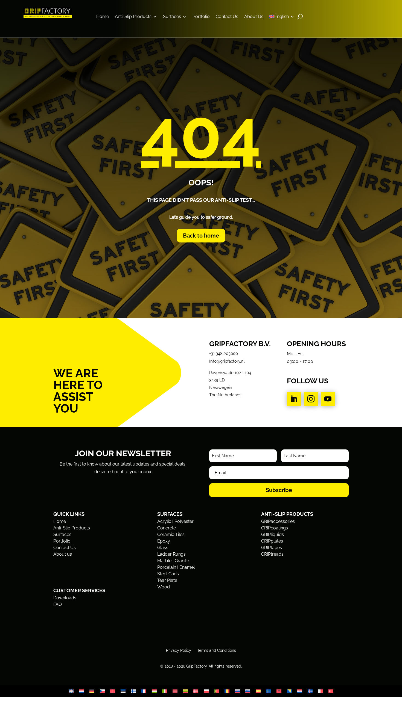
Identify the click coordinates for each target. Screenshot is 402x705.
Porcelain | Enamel (176, 567)
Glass (162, 547)
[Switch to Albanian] (279, 691)
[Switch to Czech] (102, 691)
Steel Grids (168, 573)
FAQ (57, 604)
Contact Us (227, 17)
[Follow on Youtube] (328, 399)
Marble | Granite (173, 560)
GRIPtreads (272, 554)
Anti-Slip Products (133, 17)
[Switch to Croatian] (300, 691)
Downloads (64, 597)
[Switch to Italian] (164, 691)
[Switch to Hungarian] (154, 691)
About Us (253, 17)
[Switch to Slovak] (237, 691)
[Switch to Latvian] (175, 691)
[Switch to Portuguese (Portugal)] (216, 691)
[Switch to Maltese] (320, 691)
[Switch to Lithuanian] (185, 691)
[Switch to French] (144, 691)
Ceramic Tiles (171, 534)
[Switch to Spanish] (258, 691)
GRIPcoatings (274, 528)
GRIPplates (272, 541)
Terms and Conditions (216, 650)
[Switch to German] (92, 691)
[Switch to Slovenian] (248, 691)
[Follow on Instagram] (311, 399)
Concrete (166, 528)
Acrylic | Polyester (175, 521)
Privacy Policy (178, 650)
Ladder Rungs (171, 554)
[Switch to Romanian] (227, 691)
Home (102, 17)
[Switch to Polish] (206, 691)
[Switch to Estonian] (123, 691)
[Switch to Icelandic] (310, 691)
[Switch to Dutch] (81, 691)
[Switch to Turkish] (331, 691)
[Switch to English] (71, 691)
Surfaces (172, 17)
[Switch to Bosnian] (289, 691)
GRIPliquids (272, 534)
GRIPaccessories (278, 521)
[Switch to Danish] (112, 691)
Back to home (201, 235)
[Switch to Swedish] (268, 691)
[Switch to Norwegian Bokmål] (196, 691)
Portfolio (201, 17)
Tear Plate (167, 580)
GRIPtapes (271, 547)
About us (62, 554)
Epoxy (163, 541)
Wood (163, 587)
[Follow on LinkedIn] (294, 399)
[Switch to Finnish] (133, 691)
